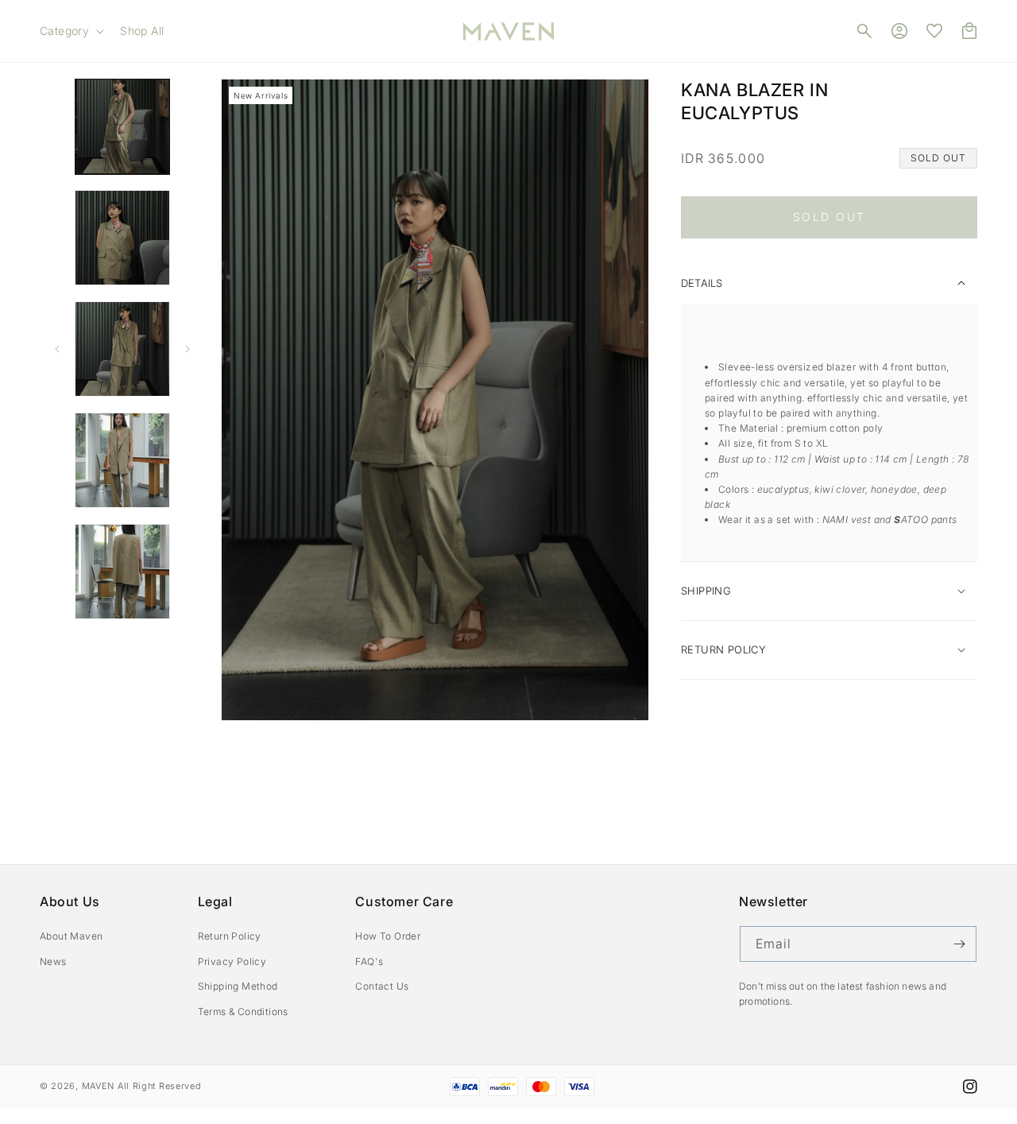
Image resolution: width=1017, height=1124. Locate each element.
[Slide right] (187, 348)
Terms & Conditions (243, 1011)
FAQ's (369, 961)
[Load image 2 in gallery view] (122, 237)
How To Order (387, 936)
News (53, 961)
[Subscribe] (959, 944)
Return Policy (229, 936)
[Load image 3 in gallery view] (122, 349)
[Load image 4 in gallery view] (122, 460)
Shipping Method (238, 986)
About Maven (71, 936)
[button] (70, 31)
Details (701, 283)
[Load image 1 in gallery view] (122, 126)
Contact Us (381, 986)
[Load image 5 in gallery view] (122, 571)
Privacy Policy (232, 961)
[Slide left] (57, 348)
